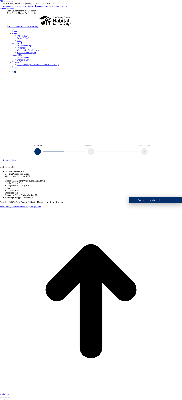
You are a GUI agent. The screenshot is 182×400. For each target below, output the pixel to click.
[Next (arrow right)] (4, 399)
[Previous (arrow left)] (1, 399)
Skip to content (6, 1)
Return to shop (9, 160)
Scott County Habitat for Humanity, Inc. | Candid (20, 207)
